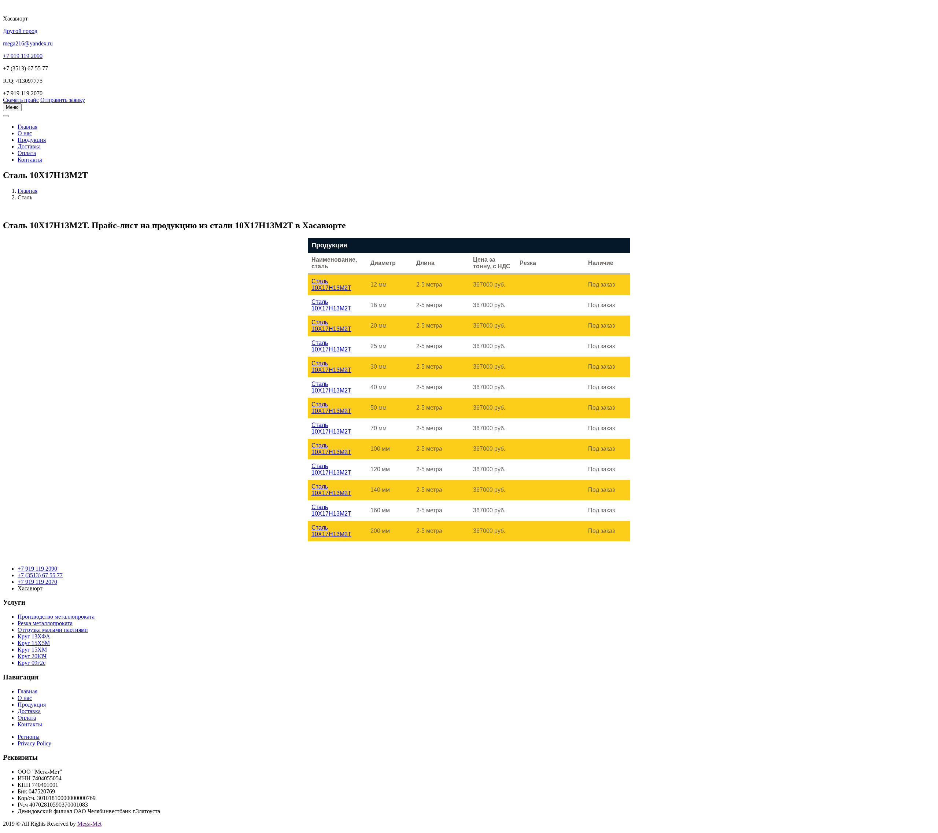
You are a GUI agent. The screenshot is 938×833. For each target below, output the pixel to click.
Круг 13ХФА (34, 636)
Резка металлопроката (45, 623)
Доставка (29, 146)
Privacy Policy (34, 743)
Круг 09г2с (31, 663)
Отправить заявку (62, 100)
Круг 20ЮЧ (32, 656)
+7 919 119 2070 (37, 582)
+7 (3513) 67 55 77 (40, 575)
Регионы (29, 737)
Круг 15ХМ (32, 649)
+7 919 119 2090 (37, 568)
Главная (27, 191)
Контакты (30, 159)
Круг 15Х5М (34, 643)
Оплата (27, 153)
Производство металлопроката (56, 616)
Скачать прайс (21, 100)
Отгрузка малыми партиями (53, 630)
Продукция (32, 140)
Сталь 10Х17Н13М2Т (331, 284)
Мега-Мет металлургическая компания (41, 120)
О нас (25, 133)
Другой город (20, 31)
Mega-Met (89, 824)
